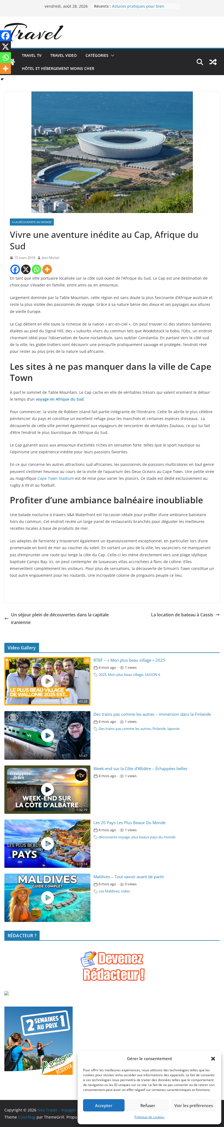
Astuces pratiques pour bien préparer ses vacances (138, 9)
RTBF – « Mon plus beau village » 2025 (129, 660)
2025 (102, 674)
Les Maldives (109, 891)
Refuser (147, 1105)
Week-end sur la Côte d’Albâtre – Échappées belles (140, 768)
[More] (47, 269)
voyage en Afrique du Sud (60, 399)
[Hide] (2, 79)
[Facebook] (15, 269)
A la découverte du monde (32, 222)
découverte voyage (114, 837)
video (125, 891)
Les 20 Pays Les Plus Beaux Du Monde (129, 823)
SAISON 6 (152, 674)
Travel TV (32, 55)
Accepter (103, 1105)
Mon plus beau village (125, 674)
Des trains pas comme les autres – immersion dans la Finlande (152, 714)
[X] (26, 269)
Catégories (97, 55)
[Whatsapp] (36, 269)
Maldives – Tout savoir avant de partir (128, 877)
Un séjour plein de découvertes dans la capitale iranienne (60, 619)
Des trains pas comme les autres (125, 728)
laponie (173, 728)
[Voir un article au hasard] (213, 62)
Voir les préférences (193, 1105)
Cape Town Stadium (55, 478)
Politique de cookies (149, 1117)
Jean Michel (50, 257)
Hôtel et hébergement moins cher (58, 68)
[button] (213, 1058)
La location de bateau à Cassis (182, 615)
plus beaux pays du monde (153, 837)
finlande (159, 728)
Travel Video (63, 55)
